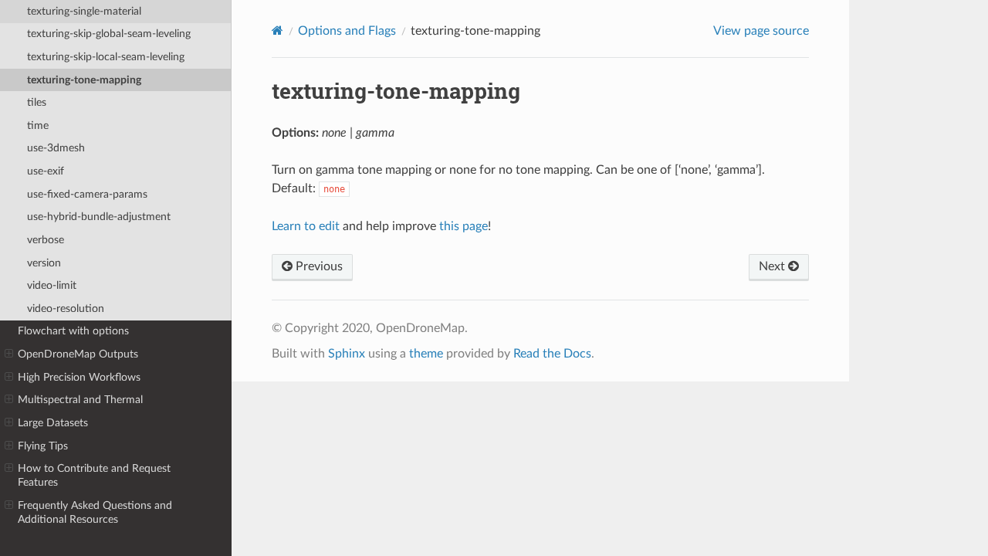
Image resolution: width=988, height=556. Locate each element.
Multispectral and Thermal (80, 399)
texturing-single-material (84, 11)
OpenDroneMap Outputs (78, 354)
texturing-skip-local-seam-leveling (105, 57)
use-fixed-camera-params (87, 194)
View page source (761, 31)
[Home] (277, 30)
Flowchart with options (73, 331)
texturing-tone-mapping (84, 80)
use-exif (45, 171)
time (38, 125)
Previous (318, 266)
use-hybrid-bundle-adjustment (99, 216)
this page (463, 226)
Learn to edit (306, 226)
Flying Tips (43, 446)
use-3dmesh (56, 148)
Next (773, 266)
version (44, 263)
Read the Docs (552, 354)
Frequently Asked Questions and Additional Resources (95, 512)
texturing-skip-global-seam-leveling (109, 33)
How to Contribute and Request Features (94, 475)
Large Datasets (53, 423)
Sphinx (346, 354)
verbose (45, 240)
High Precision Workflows (79, 377)
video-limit (51, 285)
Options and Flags (347, 31)
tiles (36, 102)
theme (426, 354)
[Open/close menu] (9, 354)
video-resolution (65, 308)
